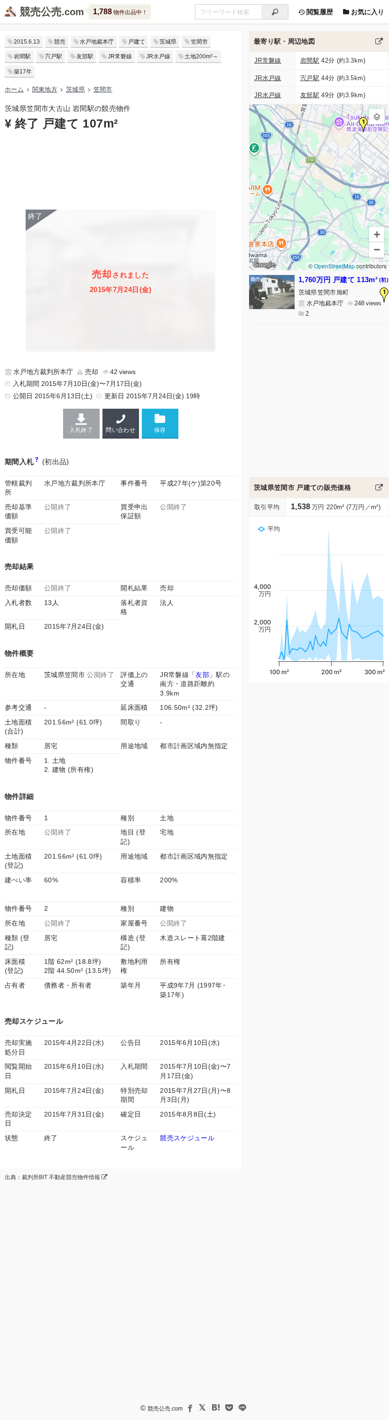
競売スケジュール (187, 1138)
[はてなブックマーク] (216, 1408)
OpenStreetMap (334, 266)
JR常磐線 (120, 56)
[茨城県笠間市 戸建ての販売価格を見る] (379, 487)
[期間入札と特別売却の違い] (36, 462)
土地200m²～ (201, 56)
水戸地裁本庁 (97, 41)
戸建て (136, 41)
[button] (363, 124)
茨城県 (167, 41)
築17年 (23, 71)
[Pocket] (229, 1408)
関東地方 (44, 89)
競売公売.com (165, 1408)
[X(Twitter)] (202, 1408)
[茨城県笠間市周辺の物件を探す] (379, 41)
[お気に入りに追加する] (160, 423)
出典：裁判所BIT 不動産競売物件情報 (53, 1177)
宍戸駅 (53, 56)
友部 (202, 674)
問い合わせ (120, 430)
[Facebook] (189, 1408)
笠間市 (199, 41)
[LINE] (242, 1408)
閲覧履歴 (319, 12)
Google (264, 264)
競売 (59, 41)
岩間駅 (22, 56)
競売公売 (41, 12)
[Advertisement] (120, 169)
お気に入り (366, 12)
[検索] (274, 11)
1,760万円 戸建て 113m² (343, 279)
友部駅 (84, 56)
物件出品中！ (120, 12)
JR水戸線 (158, 56)
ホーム (14, 89)
